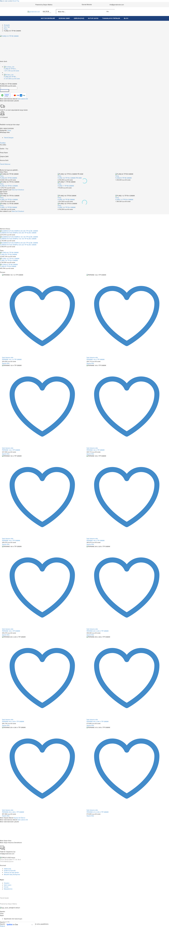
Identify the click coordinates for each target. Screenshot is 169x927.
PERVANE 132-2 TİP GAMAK (96, 359)
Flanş (5, 29)
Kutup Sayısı (93, 18)
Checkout (21, 190)
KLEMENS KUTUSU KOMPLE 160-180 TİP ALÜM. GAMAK (18, 239)
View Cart (15, 190)
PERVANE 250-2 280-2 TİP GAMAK (98, 721)
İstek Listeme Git (22, 99)
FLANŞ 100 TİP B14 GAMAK (9, 186)
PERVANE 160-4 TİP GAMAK (11, 540)
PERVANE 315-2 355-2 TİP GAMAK (98, 812)
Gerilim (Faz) (79, 18)
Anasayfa (7, 25)
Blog (126, 18)
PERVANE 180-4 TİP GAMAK (11, 631)
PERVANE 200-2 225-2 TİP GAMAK (98, 631)
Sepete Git (17, 818)
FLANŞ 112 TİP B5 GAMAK (8, 207)
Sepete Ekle (4, 90)
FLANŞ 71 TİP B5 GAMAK (66, 186)
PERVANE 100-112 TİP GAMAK (12, 359)
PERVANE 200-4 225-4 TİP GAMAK (13, 721)
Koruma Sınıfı (64, 18)
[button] (112, 11)
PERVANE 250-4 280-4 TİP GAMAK (13, 812)
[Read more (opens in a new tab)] (47, 11)
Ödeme (23, 818)
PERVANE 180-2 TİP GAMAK (96, 540)
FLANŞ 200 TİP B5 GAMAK (8, 178)
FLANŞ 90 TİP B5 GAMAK (123, 178)
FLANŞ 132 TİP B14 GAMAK (67, 207)
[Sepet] (140, 11)
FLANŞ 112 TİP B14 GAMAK (124, 199)
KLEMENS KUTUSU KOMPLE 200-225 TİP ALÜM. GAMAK (18, 245)
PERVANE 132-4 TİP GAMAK (11, 450)
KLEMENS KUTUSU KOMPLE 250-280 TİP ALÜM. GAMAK (18, 233)
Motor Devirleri (48, 18)
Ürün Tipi (7, 27)
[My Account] (133, 12)
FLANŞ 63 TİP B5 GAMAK (8, 266)
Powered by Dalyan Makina (43, 5)
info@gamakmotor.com (117, 5)
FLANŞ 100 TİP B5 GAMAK (66, 199)
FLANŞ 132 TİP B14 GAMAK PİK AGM (70, 178)
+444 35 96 (5, 829)
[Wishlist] (136, 12)
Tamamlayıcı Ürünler (111, 18)
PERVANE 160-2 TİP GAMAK (96, 450)
